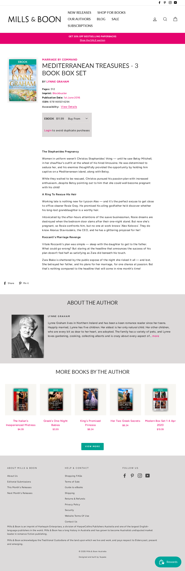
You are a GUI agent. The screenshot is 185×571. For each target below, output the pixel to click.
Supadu (103, 557)
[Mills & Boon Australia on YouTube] (147, 475)
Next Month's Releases (19, 493)
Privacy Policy (72, 504)
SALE (115, 19)
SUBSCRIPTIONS (80, 26)
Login (47, 130)
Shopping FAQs (73, 476)
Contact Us (71, 521)
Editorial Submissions (19, 481)
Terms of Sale (72, 481)
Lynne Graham (57, 81)
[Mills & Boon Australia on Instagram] (140, 475)
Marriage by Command (59, 59)
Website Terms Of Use (77, 515)
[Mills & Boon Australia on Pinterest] (132, 475)
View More (92, 446)
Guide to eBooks (74, 487)
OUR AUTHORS (79, 19)
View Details (69, 106)
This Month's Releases (19, 487)
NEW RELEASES (79, 12)
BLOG (101, 19)
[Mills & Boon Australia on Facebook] (124, 475)
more (155, 336)
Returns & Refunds (75, 498)
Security (69, 510)
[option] (92, 38)
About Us (12, 476)
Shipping (70, 493)
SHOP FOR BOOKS (111, 12)
